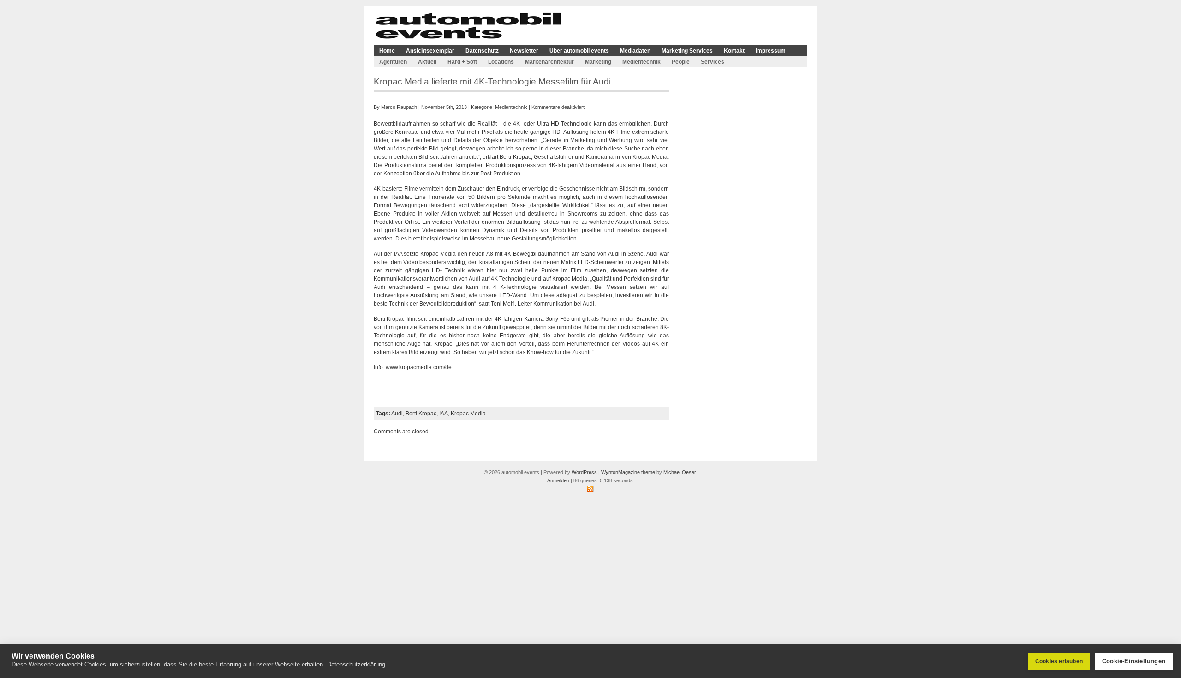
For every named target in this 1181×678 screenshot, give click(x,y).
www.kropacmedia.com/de (419, 367)
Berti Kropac (421, 413)
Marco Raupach (399, 107)
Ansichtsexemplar (430, 51)
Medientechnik (641, 62)
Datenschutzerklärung (356, 664)
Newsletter (524, 51)
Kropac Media (468, 413)
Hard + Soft (462, 62)
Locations (501, 62)
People (681, 62)
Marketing (598, 62)
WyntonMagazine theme (628, 472)
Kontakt (734, 51)
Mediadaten (635, 51)
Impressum (771, 51)
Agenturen (393, 62)
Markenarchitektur (549, 62)
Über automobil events (579, 51)
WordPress (584, 472)
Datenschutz (482, 51)
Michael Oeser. (680, 472)
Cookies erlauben (1059, 661)
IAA (443, 413)
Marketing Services (687, 51)
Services (712, 62)
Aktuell (427, 62)
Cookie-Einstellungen (1133, 661)
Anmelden (558, 480)
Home (387, 51)
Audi (397, 413)
